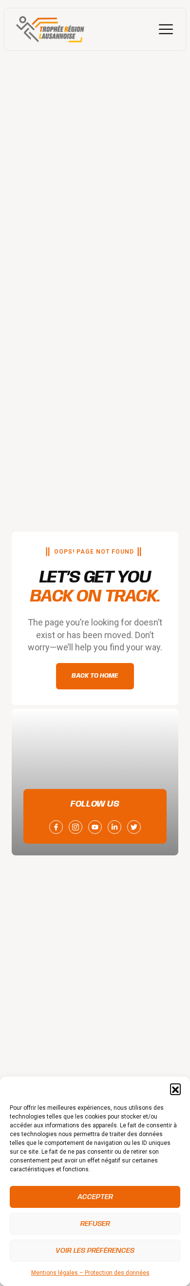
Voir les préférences (95, 1251)
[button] (175, 1089)
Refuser (95, 1224)
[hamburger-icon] (166, 29)
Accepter (95, 1197)
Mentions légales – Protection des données (90, 1272)
